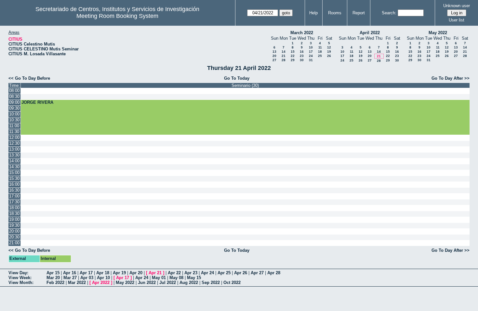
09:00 (14, 102)
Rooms (334, 12)
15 (293, 51)
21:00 (14, 242)
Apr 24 (207, 272)
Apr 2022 (101, 282)
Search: (389, 12)
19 (329, 51)
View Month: (20, 282)
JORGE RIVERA (37, 102)
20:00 (14, 231)
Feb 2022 (55, 282)
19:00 (14, 219)
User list (456, 20)
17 (311, 51)
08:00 (14, 90)
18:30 (14, 213)
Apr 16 (69, 272)
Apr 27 (257, 272)
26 (329, 56)
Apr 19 (119, 272)
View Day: (18, 272)
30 (302, 60)
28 (283, 60)
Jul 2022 (167, 282)
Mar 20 (53, 277)
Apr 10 (103, 277)
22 (293, 56)
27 (274, 60)
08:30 (14, 96)
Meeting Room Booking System (117, 16)
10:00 (14, 114)
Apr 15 (53, 272)
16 (302, 51)
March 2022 (301, 32)
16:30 (14, 190)
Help (313, 12)
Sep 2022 (211, 282)
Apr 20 (135, 272)
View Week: (20, 277)
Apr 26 (240, 272)
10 (311, 47)
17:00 (14, 196)
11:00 (14, 125)
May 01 (159, 277)
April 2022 (370, 32)
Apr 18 (102, 272)
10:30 (14, 119)
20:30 (14, 237)
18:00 (14, 207)
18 (320, 51)
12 (329, 47)
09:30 (14, 108)
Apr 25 (224, 272)
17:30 (14, 201)
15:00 (14, 172)
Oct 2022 (232, 282)
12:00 (14, 137)
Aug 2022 (188, 282)
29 (293, 60)
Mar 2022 (77, 282)
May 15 (194, 277)
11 (320, 47)
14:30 (14, 166)
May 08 (176, 277)
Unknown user (456, 5)
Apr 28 (273, 272)
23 (302, 56)
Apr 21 (155, 272)
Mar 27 (70, 277)
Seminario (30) (245, 85)
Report (358, 12)
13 (274, 51)
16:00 (14, 184)
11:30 (14, 131)
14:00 (14, 160)
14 (283, 51)
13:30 (14, 155)
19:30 (14, 225)
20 (274, 56)
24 (311, 56)
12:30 (14, 143)
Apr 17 (86, 272)
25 (320, 56)
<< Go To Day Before (29, 78)
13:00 (14, 149)
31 (311, 60)
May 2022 (438, 32)
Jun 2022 (147, 282)
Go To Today (236, 78)
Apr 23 (190, 272)
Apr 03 (86, 277)
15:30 (14, 178)
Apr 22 (174, 272)
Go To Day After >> (451, 78)
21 (283, 56)
